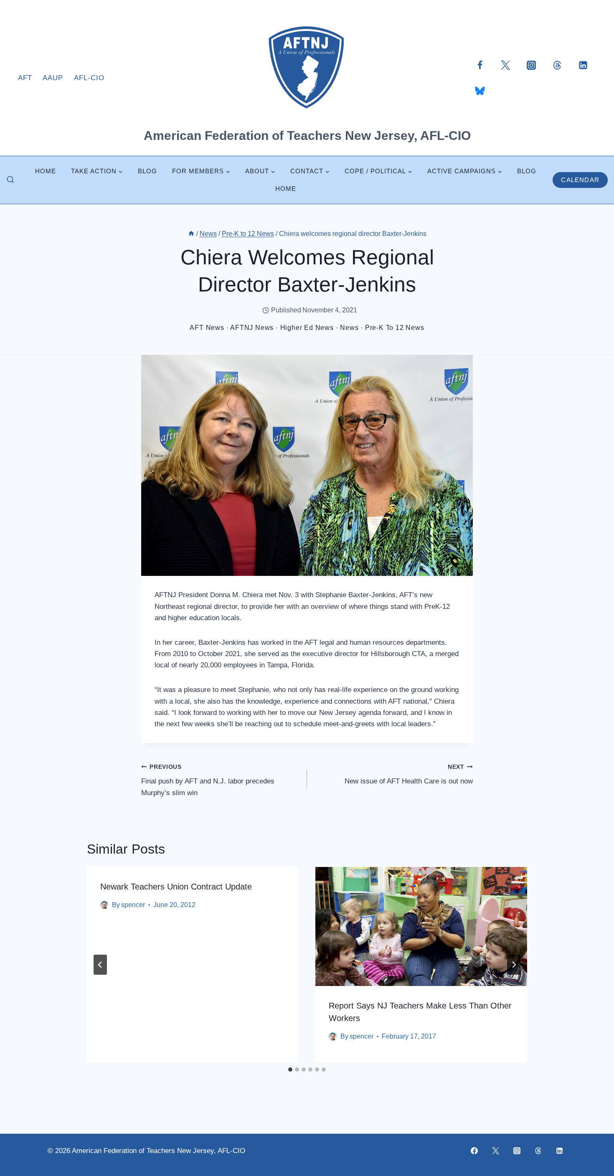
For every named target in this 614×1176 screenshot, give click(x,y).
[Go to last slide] (100, 965)
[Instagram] (531, 65)
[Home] (191, 233)
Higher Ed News (307, 327)
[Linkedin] (583, 65)
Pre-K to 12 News (394, 327)
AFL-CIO (89, 78)
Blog (147, 171)
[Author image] (104, 905)
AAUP (53, 78)
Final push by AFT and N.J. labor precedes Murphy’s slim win (207, 780)
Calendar (580, 179)
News (349, 327)
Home (45, 171)
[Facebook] (480, 65)
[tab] (290, 1069)
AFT (25, 78)
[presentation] (421, 926)
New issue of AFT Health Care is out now (409, 775)
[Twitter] (505, 65)
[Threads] (557, 65)
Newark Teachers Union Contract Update (176, 886)
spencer (133, 904)
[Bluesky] (480, 90)
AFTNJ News (252, 327)
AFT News (207, 327)
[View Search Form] (10, 180)
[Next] (513, 965)
